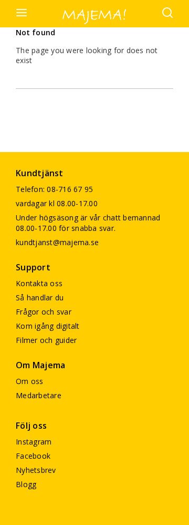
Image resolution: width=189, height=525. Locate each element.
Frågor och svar (43, 312)
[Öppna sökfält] (167, 14)
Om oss (30, 381)
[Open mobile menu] (21, 13)
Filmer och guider (46, 340)
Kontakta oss (39, 283)
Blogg (26, 484)
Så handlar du (40, 297)
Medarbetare (38, 395)
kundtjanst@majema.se (57, 242)
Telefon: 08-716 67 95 (54, 189)
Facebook (33, 456)
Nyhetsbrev (36, 470)
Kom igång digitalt (48, 326)
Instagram (33, 442)
